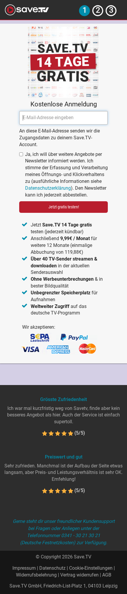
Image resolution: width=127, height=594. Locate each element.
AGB (106, 575)
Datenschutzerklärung (48, 188)
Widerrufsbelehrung (36, 575)
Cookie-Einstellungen (91, 568)
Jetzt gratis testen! (63, 207)
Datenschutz (52, 568)
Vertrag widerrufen (79, 575)
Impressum (24, 568)
